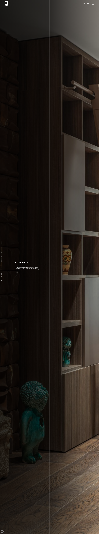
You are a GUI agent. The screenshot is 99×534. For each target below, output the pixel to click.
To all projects (85, 3)
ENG (1, 280)
